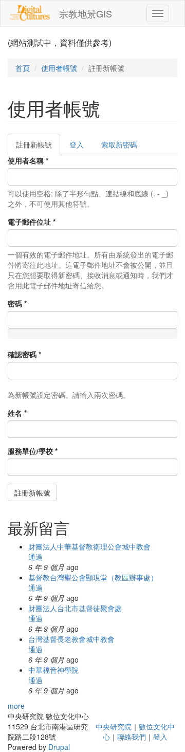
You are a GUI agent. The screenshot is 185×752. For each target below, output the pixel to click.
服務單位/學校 (33, 451)
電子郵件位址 (31, 221)
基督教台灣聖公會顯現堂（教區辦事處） (93, 577)
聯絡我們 (131, 736)
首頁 (22, 68)
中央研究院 (114, 726)
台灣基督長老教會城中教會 (71, 639)
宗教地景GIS (85, 13)
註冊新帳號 (38, 147)
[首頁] (29, 13)
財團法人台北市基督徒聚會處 (75, 608)
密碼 (17, 303)
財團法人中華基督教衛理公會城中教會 (89, 546)
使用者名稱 (28, 160)
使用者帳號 (59, 68)
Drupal (59, 747)
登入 (76, 144)
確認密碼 (24, 354)
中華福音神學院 (53, 670)
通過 (35, 557)
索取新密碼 (119, 144)
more (16, 706)
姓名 (17, 413)
